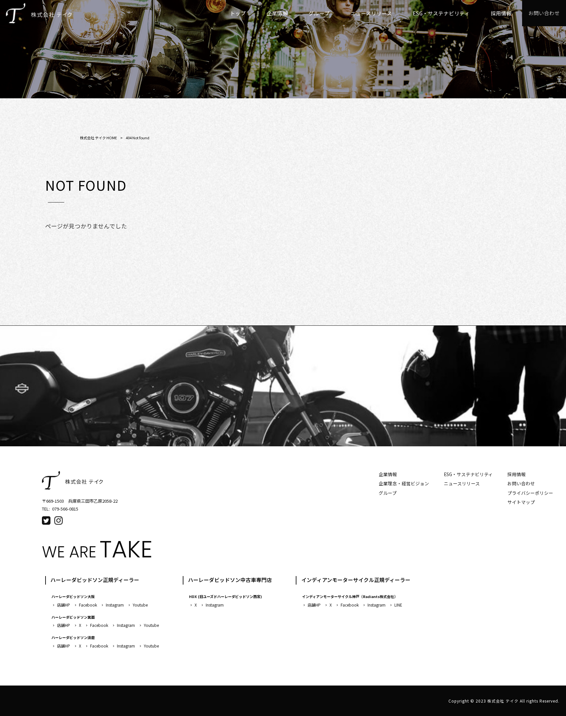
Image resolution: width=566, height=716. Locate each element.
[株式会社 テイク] (39, 13)
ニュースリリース (462, 483)
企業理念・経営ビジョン (404, 483)
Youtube (140, 605)
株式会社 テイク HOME (98, 137)
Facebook (88, 605)
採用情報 (516, 474)
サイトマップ (521, 502)
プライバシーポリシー (530, 493)
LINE (398, 605)
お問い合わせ (521, 483)
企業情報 (388, 474)
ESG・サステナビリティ (468, 474)
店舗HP (63, 605)
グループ (388, 493)
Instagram (115, 605)
